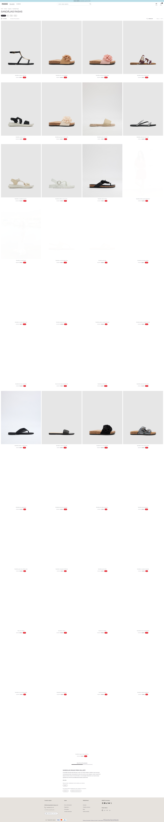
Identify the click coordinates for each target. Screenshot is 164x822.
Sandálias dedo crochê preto (21, 445)
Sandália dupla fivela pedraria (82, 754)
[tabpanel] (21, 47)
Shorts (65, 785)
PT (107, 810)
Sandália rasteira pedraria (143, 692)
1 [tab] (2, 21)
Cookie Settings (100, 820)
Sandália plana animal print (143, 75)
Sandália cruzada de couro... (21, 198)
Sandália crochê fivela (21, 260)
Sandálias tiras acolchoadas (143, 630)
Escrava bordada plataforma (61, 383)
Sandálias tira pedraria (62, 692)
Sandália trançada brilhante (62, 569)
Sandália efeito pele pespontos (143, 198)
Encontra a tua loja (52, 813)
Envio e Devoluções (68, 805)
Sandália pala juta (102, 260)
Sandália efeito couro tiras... (61, 198)
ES (105, 810)
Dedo (15, 15)
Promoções (66, 809)
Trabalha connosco (86, 807)
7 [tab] (46, 268)
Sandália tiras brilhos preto (21, 692)
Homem (18, 4)
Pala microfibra (21, 630)
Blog (84, 809)
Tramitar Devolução (68, 811)
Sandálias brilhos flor (102, 383)
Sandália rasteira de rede (61, 445)
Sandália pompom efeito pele (102, 75)
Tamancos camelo (102, 630)
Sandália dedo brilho (102, 198)
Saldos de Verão (86, 811)
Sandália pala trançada (102, 137)
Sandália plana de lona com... (143, 137)
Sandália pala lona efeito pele (21, 569)
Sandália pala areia (102, 569)
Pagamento (66, 807)
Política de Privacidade (86, 820)
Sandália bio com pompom (61, 75)
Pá (7, 15)
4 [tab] (85, 21)
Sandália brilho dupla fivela (143, 445)
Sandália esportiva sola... (61, 322)
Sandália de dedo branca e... (102, 507)
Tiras (11, 15)
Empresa (84, 805)
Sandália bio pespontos (21, 507)
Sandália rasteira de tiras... (21, 75)
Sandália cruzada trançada (143, 569)
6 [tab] (5, 83)
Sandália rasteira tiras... (21, 137)
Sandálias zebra (61, 630)
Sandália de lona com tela (21, 383)
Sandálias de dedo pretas (143, 260)
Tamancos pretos (102, 692)
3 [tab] (3, 21)
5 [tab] (4, 83)
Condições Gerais (107, 820)
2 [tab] (43, 21)
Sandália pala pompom (143, 507)
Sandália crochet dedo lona (62, 260)
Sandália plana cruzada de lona (102, 322)
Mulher (12, 4)
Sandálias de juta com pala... (61, 507)
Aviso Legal (112, 820)
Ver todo (3, 15)
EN (109, 810)
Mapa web (117, 820)
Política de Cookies (94, 820)
